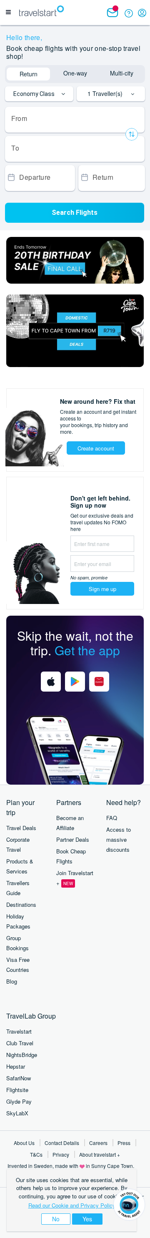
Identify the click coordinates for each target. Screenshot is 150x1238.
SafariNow (18, 1078)
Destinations (21, 904)
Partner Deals (72, 839)
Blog (11, 981)
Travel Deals (21, 828)
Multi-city (121, 73)
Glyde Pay (19, 1101)
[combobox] (75, 120)
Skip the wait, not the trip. (75, 642)
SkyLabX (17, 1113)
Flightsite (17, 1090)
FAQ (111, 818)
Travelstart (19, 1031)
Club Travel (19, 1043)
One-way (75, 73)
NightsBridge (21, 1055)
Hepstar (15, 1066)
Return (29, 74)
